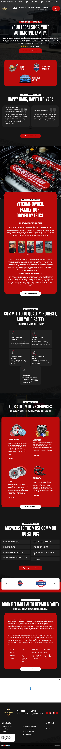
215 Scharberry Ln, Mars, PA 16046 (12, 2)
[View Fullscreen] (2, 685)
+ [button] (2, 680)
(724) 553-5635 (32, 2)
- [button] (2, 682)
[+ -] (30, 690)
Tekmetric (57, 745)
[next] (54, 583)
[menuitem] (16, 7)
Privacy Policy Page (5, 739)
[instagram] (50, 713)
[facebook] (47, 713)
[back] (7, 583)
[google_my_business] (57, 713)
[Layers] (59, 680)
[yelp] (53, 713)
